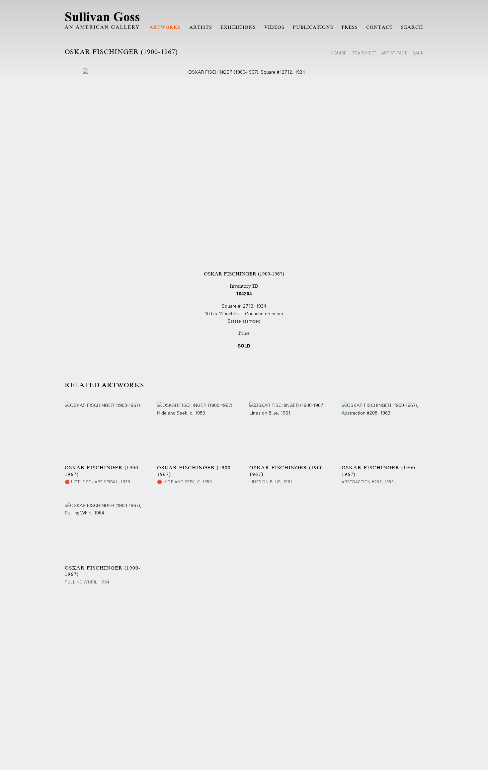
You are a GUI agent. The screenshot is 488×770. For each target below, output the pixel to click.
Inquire (338, 52)
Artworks (165, 27)
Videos (274, 27)
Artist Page (394, 52)
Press (350, 27)
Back (417, 52)
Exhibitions (238, 27)
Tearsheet (364, 52)
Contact (379, 27)
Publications (313, 27)
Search (412, 27)
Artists (200, 27)
